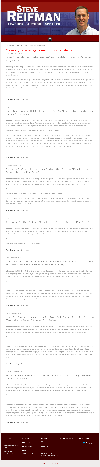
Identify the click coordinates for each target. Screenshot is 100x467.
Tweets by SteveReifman (86, 445)
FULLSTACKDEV (54, 463)
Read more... (25, 99)
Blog (22, 45)
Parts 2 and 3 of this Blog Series (56, 407)
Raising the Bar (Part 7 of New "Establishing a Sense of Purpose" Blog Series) (47, 222)
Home (17, 45)
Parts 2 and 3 (49, 80)
